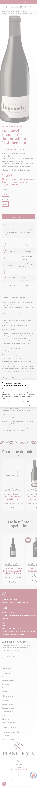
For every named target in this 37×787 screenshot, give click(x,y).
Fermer (6, 405)
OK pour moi (31, 405)
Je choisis (18, 405)
